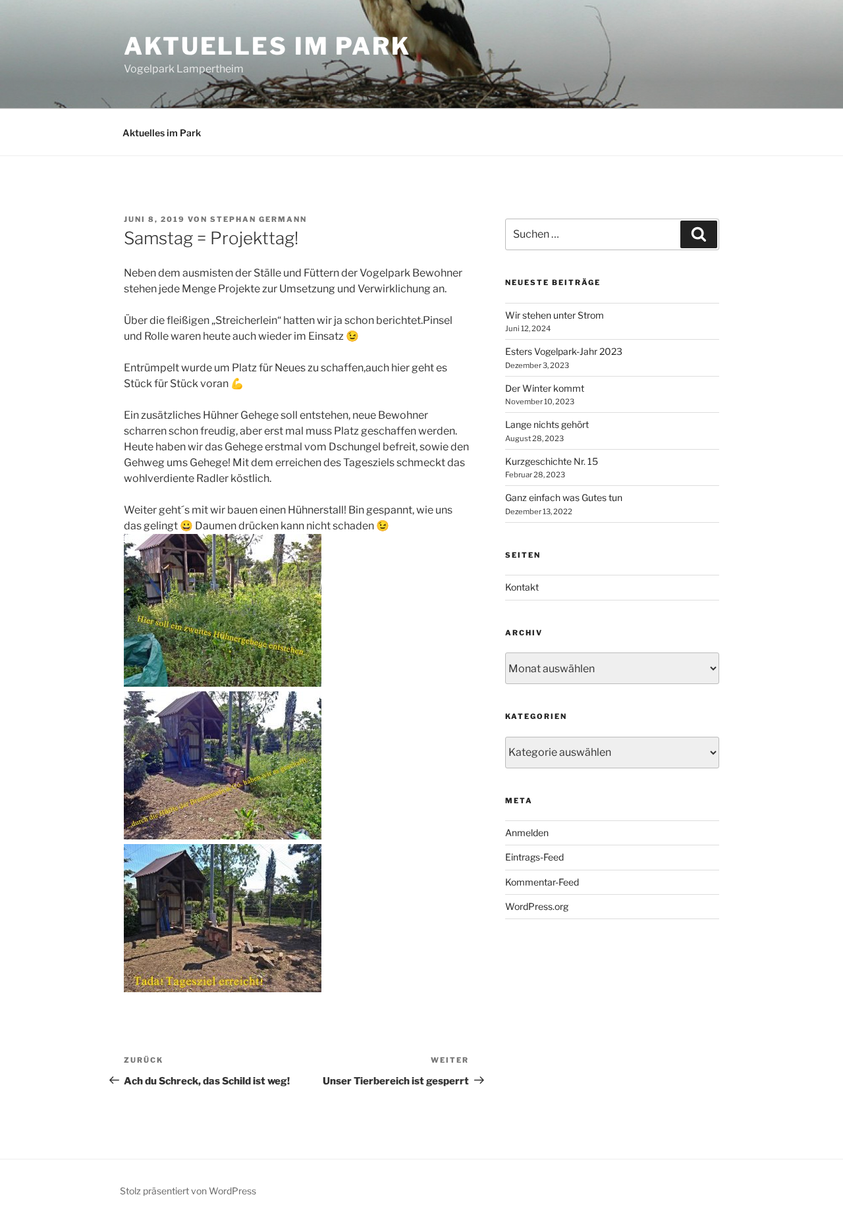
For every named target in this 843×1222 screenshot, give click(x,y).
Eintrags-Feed (534, 857)
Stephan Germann (258, 219)
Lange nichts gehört (547, 424)
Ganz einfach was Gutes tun (563, 497)
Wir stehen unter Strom (554, 315)
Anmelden (527, 832)
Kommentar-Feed (542, 882)
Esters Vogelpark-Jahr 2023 (563, 351)
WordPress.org (536, 906)
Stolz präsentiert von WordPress (188, 1190)
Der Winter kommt (544, 388)
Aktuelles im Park (267, 46)
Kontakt (522, 587)
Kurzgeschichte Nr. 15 (551, 461)
